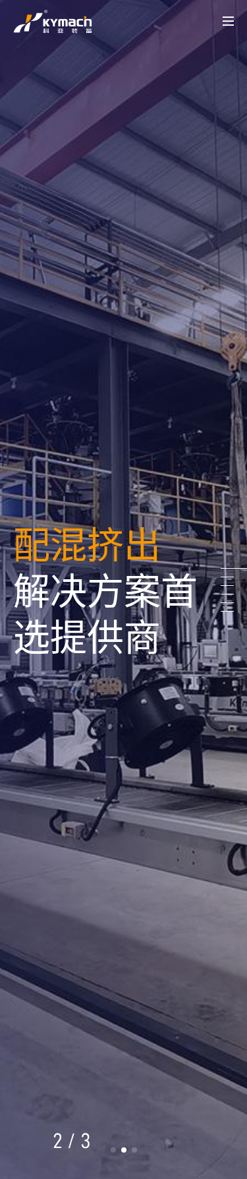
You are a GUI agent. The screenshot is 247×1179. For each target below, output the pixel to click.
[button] (113, 1150)
